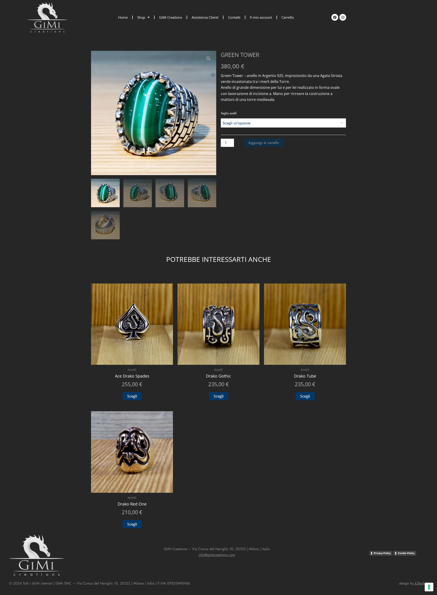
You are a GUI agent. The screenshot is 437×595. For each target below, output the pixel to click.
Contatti (234, 17)
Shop (141, 17)
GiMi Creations (170, 17)
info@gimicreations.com (216, 554)
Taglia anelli (229, 113)
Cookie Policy (406, 553)
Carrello (288, 17)
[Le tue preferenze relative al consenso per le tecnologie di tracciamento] (429, 587)
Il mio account (261, 17)
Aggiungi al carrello (263, 142)
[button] (208, 58)
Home (123, 17)
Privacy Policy (382, 553)
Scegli (132, 396)
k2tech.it (421, 583)
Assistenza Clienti (205, 17)
